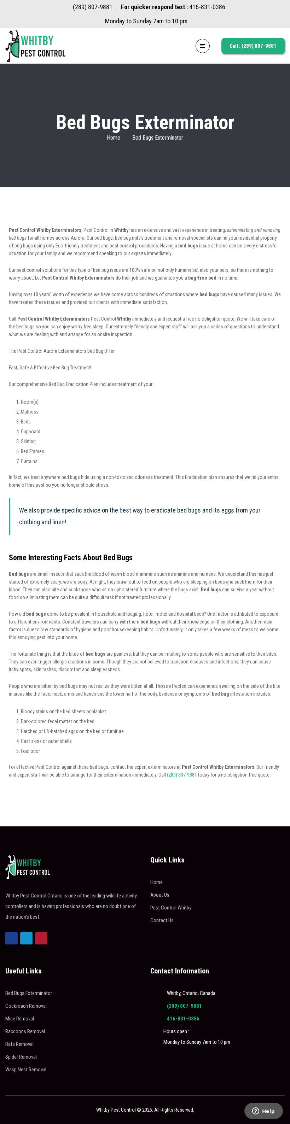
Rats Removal (19, 1044)
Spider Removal (21, 1057)
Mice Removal (19, 1018)
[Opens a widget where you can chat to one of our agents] (263, 1111)
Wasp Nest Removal (25, 1069)
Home (113, 137)
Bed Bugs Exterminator (28, 993)
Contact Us (162, 920)
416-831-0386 (183, 1018)
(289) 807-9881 (182, 775)
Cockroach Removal (26, 1006)
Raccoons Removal (25, 1031)
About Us (159, 895)
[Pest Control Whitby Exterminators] (35, 46)
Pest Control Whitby (170, 908)
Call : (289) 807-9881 (253, 46)
